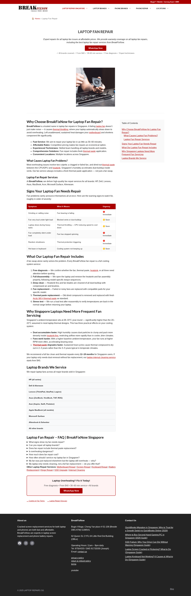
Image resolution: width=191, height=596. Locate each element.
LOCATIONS (161, 8)
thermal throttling (60, 129)
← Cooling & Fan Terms (36, 501)
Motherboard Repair (66, 467)
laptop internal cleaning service (101, 357)
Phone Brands (121, 8)
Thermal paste (40, 345)
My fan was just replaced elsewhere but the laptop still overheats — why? (62, 461)
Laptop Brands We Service (134, 158)
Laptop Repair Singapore (73, 8)
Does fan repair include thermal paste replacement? (52, 448)
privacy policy (77, 558)
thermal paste (89, 151)
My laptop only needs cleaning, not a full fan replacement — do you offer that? (64, 464)
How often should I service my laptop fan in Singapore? (54, 458)
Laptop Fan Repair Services (137, 139)
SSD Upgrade (60, 470)
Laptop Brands (100, 8)
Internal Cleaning (77, 470)
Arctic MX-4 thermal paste (45, 298)
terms (73, 564)
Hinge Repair (47, 470)
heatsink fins (52, 335)
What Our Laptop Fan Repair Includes (139, 147)
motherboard (95, 132)
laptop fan (100, 126)
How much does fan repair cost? (43, 454)
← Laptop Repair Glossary (57, 501)
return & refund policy (81, 561)
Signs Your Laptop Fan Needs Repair (139, 144)
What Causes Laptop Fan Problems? (141, 136)
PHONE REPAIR (142, 8)
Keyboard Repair (100, 467)
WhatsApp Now (95, 48)
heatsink (56, 168)
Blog (172, 589)
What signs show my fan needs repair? (46, 442)
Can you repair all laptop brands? (44, 445)
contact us (82, 552)
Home (37, 19)
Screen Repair (83, 467)
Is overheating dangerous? (41, 451)
